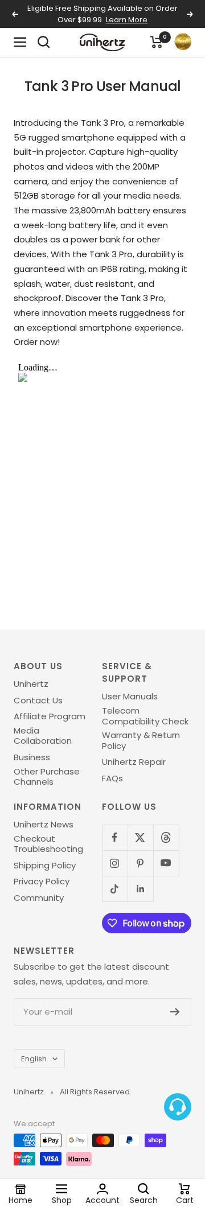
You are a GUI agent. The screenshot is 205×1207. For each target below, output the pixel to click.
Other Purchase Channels (47, 777)
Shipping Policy (45, 865)
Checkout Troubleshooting (48, 844)
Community (39, 898)
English (34, 1058)
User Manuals (130, 696)
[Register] (175, 1012)
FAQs (112, 778)
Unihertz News (43, 824)
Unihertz (31, 684)
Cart (185, 1199)
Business (32, 757)
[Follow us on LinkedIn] (140, 888)
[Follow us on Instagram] (115, 863)
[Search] (44, 42)
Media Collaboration (43, 736)
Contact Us (38, 700)
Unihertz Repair (134, 762)
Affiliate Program (49, 716)
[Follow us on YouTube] (166, 863)
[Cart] (156, 42)
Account (102, 1199)
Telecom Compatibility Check (145, 716)
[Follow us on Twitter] (140, 837)
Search (144, 1199)
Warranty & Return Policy (141, 740)
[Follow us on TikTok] (115, 888)
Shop (62, 1199)
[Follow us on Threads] (166, 837)
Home (20, 1199)
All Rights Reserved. (96, 1092)
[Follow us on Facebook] (115, 837)
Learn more (126, 19)
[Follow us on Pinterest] (140, 863)
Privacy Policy (41, 881)
